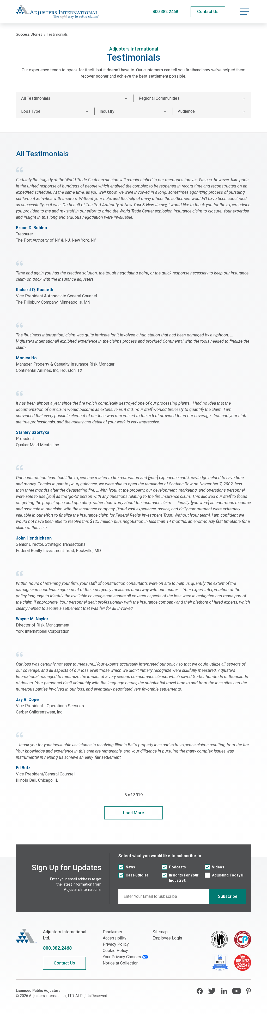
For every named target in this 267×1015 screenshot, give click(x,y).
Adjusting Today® (228, 875)
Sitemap (160, 931)
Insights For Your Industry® (184, 877)
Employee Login (167, 938)
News (130, 867)
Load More (133, 812)
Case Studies (137, 875)
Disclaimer (112, 931)
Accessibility (114, 938)
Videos (218, 867)
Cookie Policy (115, 950)
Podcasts (177, 867)
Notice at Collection (120, 963)
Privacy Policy (116, 944)
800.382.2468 (165, 11)
